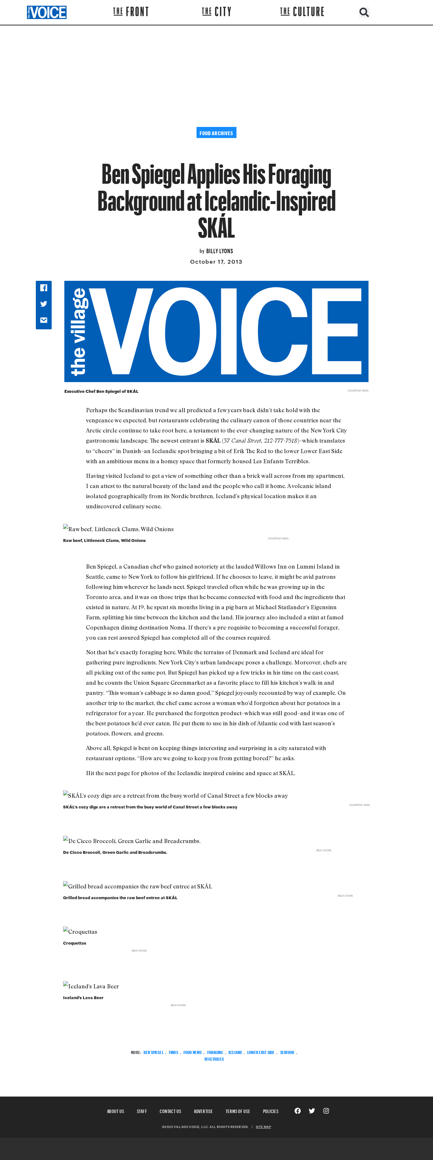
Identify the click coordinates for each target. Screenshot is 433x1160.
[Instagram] (326, 1110)
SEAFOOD (287, 1051)
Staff (142, 1110)
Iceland (235, 1051)
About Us (115, 1110)
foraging (215, 1051)
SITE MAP (263, 1127)
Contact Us (170, 1110)
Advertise (203, 1110)
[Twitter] (312, 1110)
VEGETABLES (214, 1058)
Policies (271, 1110)
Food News (193, 1051)
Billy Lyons (219, 250)
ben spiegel (154, 1051)
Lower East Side (261, 1051)
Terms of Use (238, 1110)
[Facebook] (297, 1110)
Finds (173, 1051)
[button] (364, 12)
